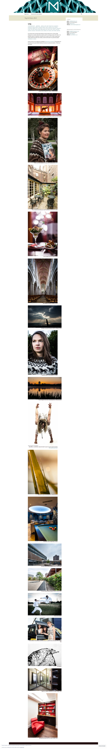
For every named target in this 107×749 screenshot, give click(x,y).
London (48, 29)
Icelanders (54, 28)
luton (51, 29)
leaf (46, 29)
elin (36, 28)
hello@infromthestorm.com (74, 31)
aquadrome (56, 26)
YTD (29, 24)
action (45, 26)
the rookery (49, 30)
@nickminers (72, 23)
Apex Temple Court (50, 26)
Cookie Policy (22, 747)
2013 (43, 26)
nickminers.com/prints (49, 41)
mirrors (54, 29)
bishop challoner (35, 27)
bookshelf (40, 27)
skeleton (45, 30)
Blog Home (27, 14)
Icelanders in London (32, 39)
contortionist (30, 28)
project (56, 162)
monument (57, 29)
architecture (30, 27)
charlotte (55, 27)
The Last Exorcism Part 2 (53, 447)
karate (39, 29)
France (44, 28)
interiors (36, 29)
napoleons (30, 30)
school (42, 30)
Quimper (33, 30)
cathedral (50, 27)
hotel (47, 28)
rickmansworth (38, 30)
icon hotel (32, 29)
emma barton (40, 28)
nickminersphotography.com (75, 24)
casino (47, 27)
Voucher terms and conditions (36, 14)
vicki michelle (54, 30)
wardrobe (58, 30)
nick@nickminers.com (73, 21)
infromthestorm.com (74, 34)
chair (53, 27)
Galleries (38, 26)
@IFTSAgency (72, 33)
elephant (34, 28)
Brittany (44, 27)
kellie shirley (43, 29)
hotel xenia (50, 28)
